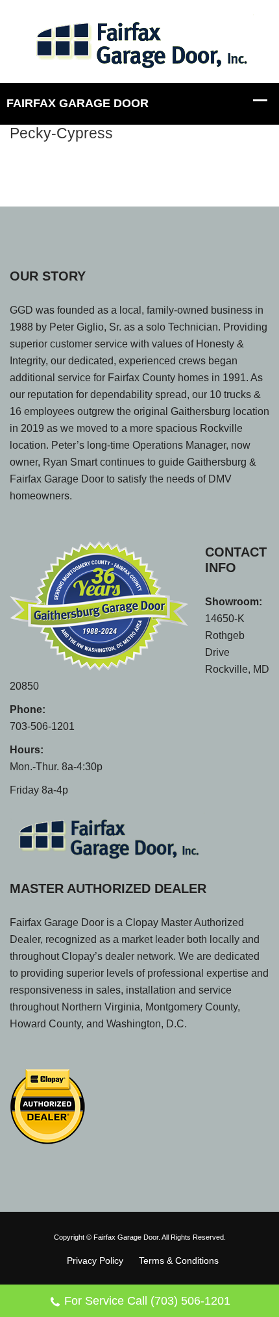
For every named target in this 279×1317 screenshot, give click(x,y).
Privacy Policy (95, 1260)
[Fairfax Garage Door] (139, 40)
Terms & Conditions (179, 1260)
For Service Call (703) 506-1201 (147, 1300)
